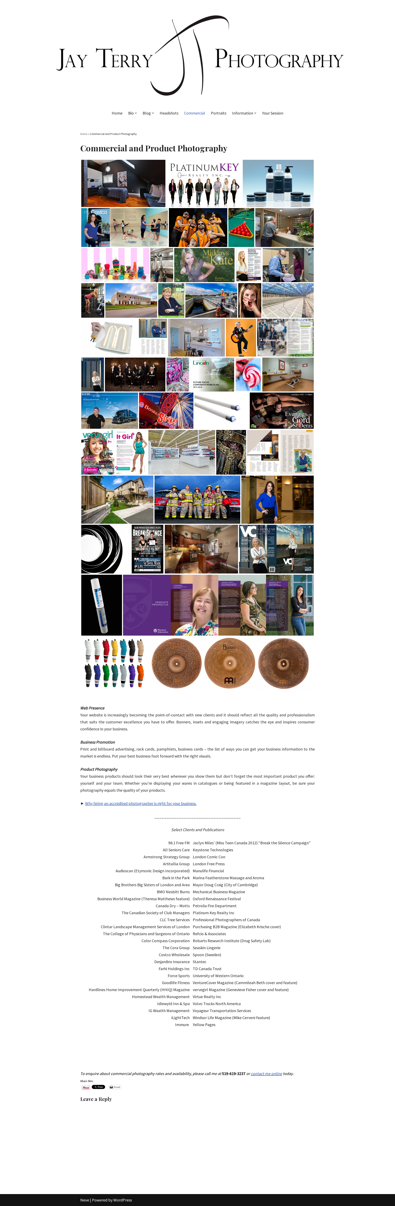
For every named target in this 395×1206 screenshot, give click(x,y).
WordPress (122, 1200)
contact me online (266, 1073)
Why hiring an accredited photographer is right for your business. (140, 803)
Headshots (169, 113)
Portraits (218, 113)
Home (117, 113)
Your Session (272, 113)
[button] (136, 113)
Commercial (194, 113)
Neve (84, 1200)
